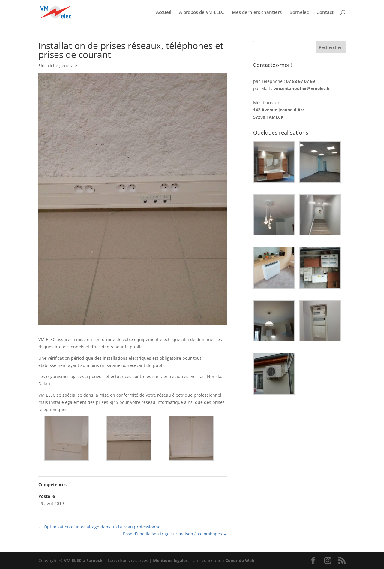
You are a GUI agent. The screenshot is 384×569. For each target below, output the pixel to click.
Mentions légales (170, 560)
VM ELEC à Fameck (83, 560)
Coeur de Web (239, 560)
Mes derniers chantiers (257, 12)
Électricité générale (57, 65)
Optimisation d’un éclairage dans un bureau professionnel (100, 527)
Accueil (163, 12)
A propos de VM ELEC (201, 12)
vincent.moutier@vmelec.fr (302, 88)
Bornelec (299, 12)
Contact (325, 12)
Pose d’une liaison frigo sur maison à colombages (175, 534)
